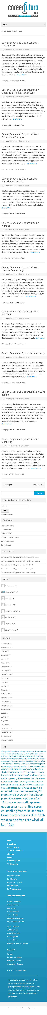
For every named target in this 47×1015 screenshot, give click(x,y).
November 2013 (6, 732)
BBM (36, 754)
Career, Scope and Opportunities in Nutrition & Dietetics (20, 180)
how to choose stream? (9, 754)
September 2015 (7, 697)
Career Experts (13, 861)
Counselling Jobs (13, 933)
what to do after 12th (16, 820)
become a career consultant (23, 761)
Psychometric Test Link (16, 922)
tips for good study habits (21, 759)
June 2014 (4, 717)
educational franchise (18, 787)
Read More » (22, 75)
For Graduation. (13, 886)
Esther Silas (9, 605)
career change (12, 915)
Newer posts (38, 485)
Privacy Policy (13, 847)
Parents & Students (14, 957)
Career (11, 80)
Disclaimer (11, 844)
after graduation (7, 752)
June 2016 (4, 678)
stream (20, 754)
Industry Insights (7, 533)
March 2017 (5, 663)
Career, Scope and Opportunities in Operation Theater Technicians (20, 91)
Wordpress (34, 1008)
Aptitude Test (12, 930)
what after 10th (29, 754)
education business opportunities (26, 769)
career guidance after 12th (22, 778)
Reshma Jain (9, 617)
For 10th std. (12, 879)
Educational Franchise (15, 918)
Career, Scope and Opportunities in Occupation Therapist (20, 135)
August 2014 (5, 709)
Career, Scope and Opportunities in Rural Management (20, 557)
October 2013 (6, 736)
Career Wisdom (20, 80)
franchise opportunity (15, 764)
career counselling (20, 802)
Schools (10, 954)
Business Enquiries (14, 961)
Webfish (9, 514)
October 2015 (6, 694)
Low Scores (11, 908)
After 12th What (13, 927)
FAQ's (9, 857)
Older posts (8, 485)
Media (9, 841)
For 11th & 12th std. (14, 882)
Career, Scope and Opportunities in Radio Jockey (18, 572)
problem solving (19, 752)
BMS (38, 756)
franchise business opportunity (32, 766)
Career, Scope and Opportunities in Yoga (23, 353)
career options (12, 937)
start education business (13, 772)
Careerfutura (9, 50)
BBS (9, 761)
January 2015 (5, 701)
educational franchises (16, 775)
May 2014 (4, 721)
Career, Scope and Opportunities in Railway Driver (18, 569)
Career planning (13, 905)
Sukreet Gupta (10, 624)
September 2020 (7, 647)
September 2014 (7, 705)
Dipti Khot (8, 598)
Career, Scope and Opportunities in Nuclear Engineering (20, 269)
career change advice (22, 784)
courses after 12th (32, 815)
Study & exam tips (7, 541)
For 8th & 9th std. (13, 876)
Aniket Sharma (10, 586)
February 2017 (6, 667)
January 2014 (5, 724)
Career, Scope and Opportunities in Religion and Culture (20, 561)
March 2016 (5, 690)
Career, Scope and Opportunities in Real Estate (17, 565)
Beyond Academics (7, 525)
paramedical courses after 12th (25, 756)
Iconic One (11, 1008)
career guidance (12, 766)
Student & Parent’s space (10, 537)
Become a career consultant (17, 943)
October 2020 (6, 643)
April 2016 (4, 686)
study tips (35, 759)
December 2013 (6, 728)
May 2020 (4, 651)
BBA (26, 752)
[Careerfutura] (23, 17)
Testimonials (12, 864)
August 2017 (5, 655)
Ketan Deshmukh (11, 611)
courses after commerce (37, 752)
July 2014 (4, 713)
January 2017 (5, 670)
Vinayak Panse (10, 630)
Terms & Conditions (15, 851)
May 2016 (4, 682)
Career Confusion (13, 902)
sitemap (10, 854)
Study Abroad (6, 545)
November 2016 (6, 674)
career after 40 (12, 940)
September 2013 (7, 740)
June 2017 (4, 659)
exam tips (5, 769)
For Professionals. (14, 889)
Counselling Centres (15, 964)
